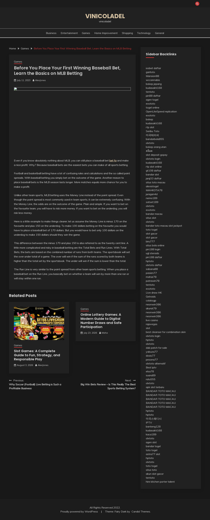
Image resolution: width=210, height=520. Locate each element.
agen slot (151, 442)
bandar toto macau (157, 225)
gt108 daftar (153, 170)
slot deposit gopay (157, 154)
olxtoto (150, 143)
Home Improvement (106, 33)
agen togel (152, 99)
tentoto (150, 91)
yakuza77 (152, 351)
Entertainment (69, 33)
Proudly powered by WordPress (79, 511)
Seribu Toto (152, 131)
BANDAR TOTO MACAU (161, 391)
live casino (152, 320)
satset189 (152, 202)
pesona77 (152, 359)
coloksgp (151, 300)
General (159, 33)
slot (148, 328)
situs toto (151, 469)
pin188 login (153, 249)
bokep (149, 119)
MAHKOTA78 (154, 190)
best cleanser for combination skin (166, 332)
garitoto (150, 72)
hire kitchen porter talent (160, 481)
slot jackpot (175, 225)
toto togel (151, 229)
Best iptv (151, 367)
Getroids (151, 296)
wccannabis (153, 80)
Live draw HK (154, 292)
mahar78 (151, 276)
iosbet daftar (153, 68)
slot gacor (151, 233)
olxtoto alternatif (156, 363)
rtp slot (150, 127)
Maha (105, 332)
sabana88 (152, 269)
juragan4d (152, 194)
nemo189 (151, 198)
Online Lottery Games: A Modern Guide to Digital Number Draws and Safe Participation (101, 320)
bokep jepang (154, 83)
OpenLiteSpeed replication (161, 111)
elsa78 (150, 371)
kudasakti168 (154, 87)
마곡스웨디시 (154, 418)
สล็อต (149, 150)
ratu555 (150, 379)
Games (86, 33)
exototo (150, 103)
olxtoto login (153, 158)
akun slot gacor (155, 473)
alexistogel (152, 186)
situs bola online (155, 245)
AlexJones (40, 80)
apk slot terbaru (155, 387)
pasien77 (151, 273)
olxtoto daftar (154, 265)
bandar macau (154, 213)
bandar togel (153, 446)
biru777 (150, 241)
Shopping (127, 33)
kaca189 (151, 434)
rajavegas (151, 324)
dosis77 (150, 355)
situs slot (151, 217)
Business (51, 33)
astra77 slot (153, 454)
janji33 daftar (153, 178)
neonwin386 (153, 304)
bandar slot (152, 174)
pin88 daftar (153, 95)
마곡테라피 (152, 135)
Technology (144, 33)
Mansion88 (152, 76)
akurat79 (151, 308)
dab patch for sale (156, 347)
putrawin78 (152, 280)
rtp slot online (154, 166)
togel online (152, 107)
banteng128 (153, 426)
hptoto (150, 261)
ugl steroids (152, 253)
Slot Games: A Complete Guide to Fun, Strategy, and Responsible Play (37, 355)
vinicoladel (105, 16)
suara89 (151, 375)
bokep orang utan (156, 147)
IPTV (149, 422)
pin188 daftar (154, 257)
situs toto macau (155, 182)
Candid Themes (141, 511)
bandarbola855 (155, 139)
